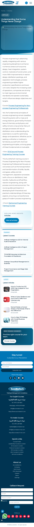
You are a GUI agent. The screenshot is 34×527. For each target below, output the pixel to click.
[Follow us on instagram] (16, 516)
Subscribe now (17, 370)
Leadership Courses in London (17, 443)
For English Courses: (17, 397)
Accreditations (17, 465)
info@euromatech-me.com (17, 429)
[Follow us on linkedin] (12, 516)
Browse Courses (9, 341)
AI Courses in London (17, 446)
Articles (9, 11)
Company (17, 467)
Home (3, 11)
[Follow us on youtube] (20, 516)
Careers (17, 473)
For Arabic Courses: (17, 418)
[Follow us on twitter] (8, 516)
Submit (17, 507)
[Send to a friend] (22, 378)
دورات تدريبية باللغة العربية (17, 421)
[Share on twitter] (14, 378)
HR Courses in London (17, 450)
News (17, 475)
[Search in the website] (26, 3)
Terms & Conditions (17, 454)
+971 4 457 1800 (18, 402)
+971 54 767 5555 (20, 405)
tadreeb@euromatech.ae (17, 426)
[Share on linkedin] (18, 378)
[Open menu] (30, 3)
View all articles (11, 220)
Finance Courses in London (17, 448)
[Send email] (24, 516)
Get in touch (17, 469)
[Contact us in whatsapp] (28, 516)
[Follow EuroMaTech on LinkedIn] (2, 511)
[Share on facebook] (10, 378)
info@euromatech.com (17, 408)
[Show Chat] (5, 516)
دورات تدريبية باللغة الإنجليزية (17, 399)
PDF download (17, 471)
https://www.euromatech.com (17, 411)
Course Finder (17, 441)
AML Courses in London (17, 452)
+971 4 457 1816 (18, 423)
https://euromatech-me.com (17, 432)
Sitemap (17, 477)
